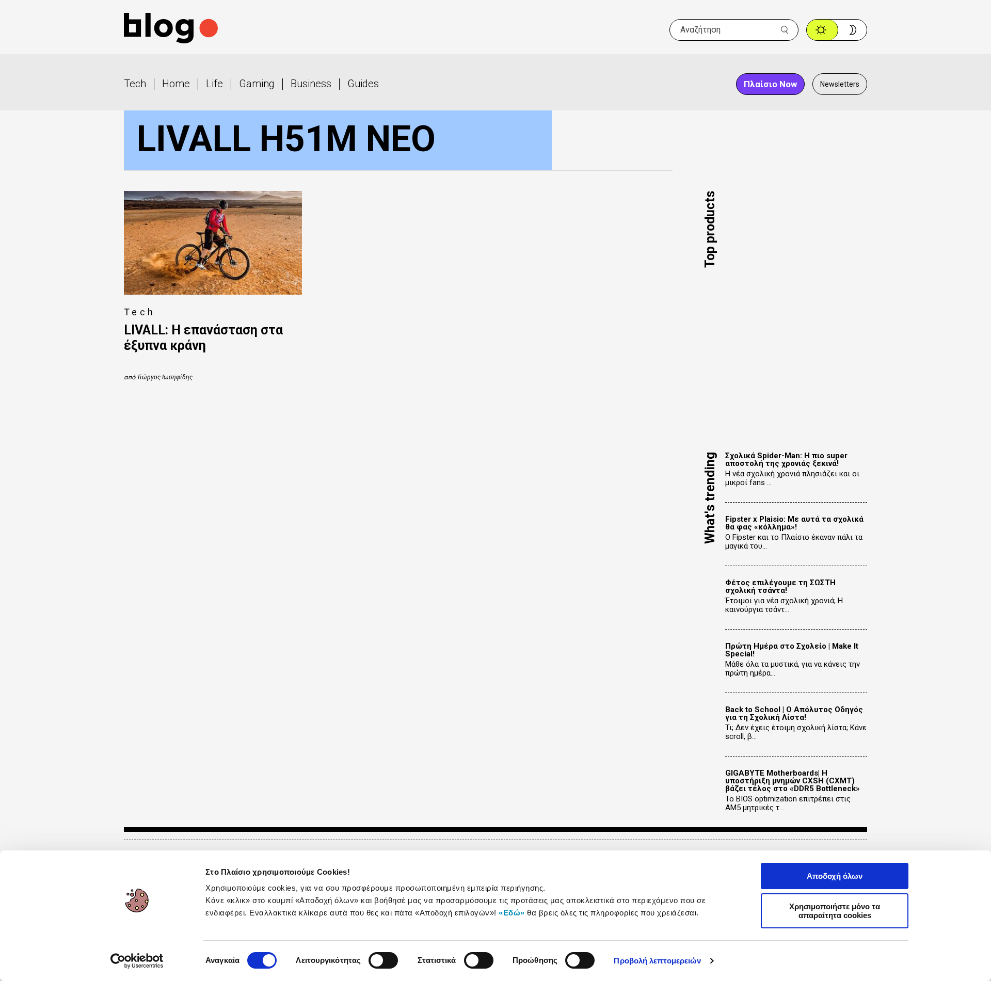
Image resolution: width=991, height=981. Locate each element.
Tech (135, 83)
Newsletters (839, 84)
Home (176, 83)
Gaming (257, 83)
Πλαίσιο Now (770, 84)
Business (311, 83)
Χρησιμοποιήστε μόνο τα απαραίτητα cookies (834, 911)
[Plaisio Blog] (171, 29)
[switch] (383, 960)
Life (214, 83)
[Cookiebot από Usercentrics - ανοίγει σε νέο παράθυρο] (137, 961)
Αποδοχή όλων (834, 876)
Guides (363, 83)
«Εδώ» (512, 912)
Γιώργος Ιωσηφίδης (165, 377)
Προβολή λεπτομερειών (657, 960)
